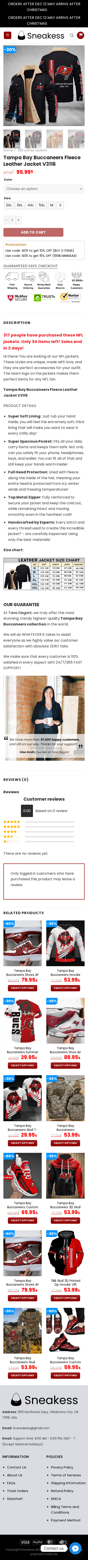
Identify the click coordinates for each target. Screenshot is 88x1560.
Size (7, 198)
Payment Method (65, 1520)
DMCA (56, 1498)
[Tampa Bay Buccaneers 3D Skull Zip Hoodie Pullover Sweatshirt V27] (65, 1176)
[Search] (72, 35)
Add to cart (33, 232)
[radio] (8, 205)
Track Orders (17, 1490)
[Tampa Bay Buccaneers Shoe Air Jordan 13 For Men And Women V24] (65, 1021)
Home (8, 150)
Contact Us (16, 1467)
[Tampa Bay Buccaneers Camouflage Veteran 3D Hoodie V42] (65, 1098)
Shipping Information (68, 1483)
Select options (22, 988)
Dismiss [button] (54, 9)
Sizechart (15, 1498)
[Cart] (80, 35)
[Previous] (11, 86)
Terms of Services (66, 1475)
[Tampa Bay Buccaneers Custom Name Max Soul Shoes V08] (22, 1176)
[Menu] (7, 35)
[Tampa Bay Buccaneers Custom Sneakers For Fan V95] (65, 1331)
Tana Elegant (20, 612)
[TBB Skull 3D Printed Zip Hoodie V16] (65, 1253)
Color (8, 179)
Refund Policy (62, 1490)
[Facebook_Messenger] (75, 1548)
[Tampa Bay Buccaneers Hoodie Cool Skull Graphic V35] (65, 943)
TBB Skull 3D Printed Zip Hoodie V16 (65, 1283)
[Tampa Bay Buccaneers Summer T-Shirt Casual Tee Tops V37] (22, 1021)
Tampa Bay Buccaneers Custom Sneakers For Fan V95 (65, 1362)
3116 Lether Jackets (32, 150)
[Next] (77, 86)
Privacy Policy (62, 1467)
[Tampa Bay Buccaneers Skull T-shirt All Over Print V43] (22, 1098)
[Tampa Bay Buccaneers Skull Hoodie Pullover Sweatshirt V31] (22, 1331)
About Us (14, 1475)
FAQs (11, 1483)
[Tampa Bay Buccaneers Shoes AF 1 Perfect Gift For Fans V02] (22, 943)
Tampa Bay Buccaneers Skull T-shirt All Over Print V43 (22, 1130)
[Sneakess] (40, 35)
